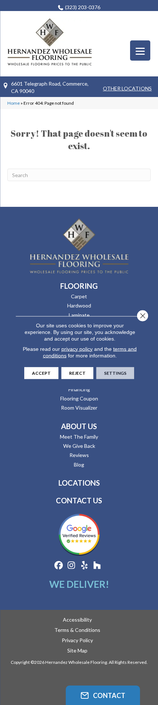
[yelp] (84, 565)
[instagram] (71, 565)
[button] (103, 695)
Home (13, 103)
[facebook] (58, 565)
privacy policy (77, 349)
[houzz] (97, 565)
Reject (77, 372)
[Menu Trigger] (140, 50)
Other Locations (127, 88)
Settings (115, 372)
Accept (41, 372)
